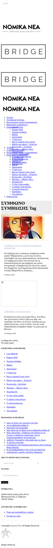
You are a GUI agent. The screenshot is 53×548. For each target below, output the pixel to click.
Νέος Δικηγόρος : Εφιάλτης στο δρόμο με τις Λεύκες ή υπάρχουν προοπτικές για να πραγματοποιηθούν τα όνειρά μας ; (26, 435)
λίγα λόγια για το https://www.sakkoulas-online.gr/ (28, 430)
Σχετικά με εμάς (14, 516)
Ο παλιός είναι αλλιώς (16, 399)
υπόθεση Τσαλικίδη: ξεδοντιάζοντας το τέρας (26, 440)
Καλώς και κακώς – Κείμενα (19, 380)
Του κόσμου (12, 411)
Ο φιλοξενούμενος (15, 403)
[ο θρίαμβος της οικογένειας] (19, 306)
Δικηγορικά (11, 369)
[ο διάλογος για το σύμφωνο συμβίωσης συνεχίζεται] (23, 240)
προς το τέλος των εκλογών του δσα (22, 423)
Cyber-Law (11, 373)
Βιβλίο (9, 365)
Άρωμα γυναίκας (14, 361)
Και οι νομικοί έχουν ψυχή (18, 376)
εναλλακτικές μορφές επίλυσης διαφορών (25, 452)
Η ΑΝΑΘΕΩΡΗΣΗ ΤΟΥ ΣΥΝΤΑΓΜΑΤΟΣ (26, 450)
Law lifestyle (12, 354)
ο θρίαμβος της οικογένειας (17, 311)
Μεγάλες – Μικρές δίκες (17, 388)
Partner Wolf (12, 357)
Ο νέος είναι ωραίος (15, 395)
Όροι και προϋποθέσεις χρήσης (20, 512)
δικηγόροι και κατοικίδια (17, 428)
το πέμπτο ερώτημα (15, 442)
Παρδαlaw (11, 407)
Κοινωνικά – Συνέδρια (16, 384)
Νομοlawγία (12, 392)
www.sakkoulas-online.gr (18, 425)
